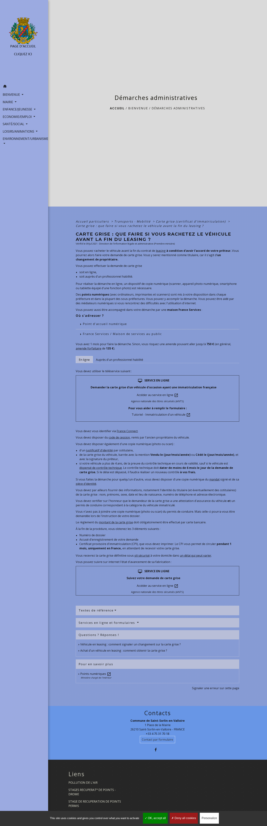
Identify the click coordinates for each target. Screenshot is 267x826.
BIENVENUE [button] (12, 94)
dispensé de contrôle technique (100, 468)
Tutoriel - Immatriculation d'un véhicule (161, 415)
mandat (214, 479)
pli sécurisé (142, 556)
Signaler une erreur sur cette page (215, 688)
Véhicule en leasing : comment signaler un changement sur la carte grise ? (130, 644)
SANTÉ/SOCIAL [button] (14, 124)
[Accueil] (24, 41)
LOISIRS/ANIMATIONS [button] (19, 131)
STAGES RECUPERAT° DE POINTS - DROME (92, 792)
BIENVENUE (138, 108)
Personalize (209, 818)
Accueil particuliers (93, 221)
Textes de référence (96, 610)
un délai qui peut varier (195, 556)
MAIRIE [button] (8, 102)
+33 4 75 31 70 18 (157, 734)
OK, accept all (156, 818)
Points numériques (95, 674)
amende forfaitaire (88, 348)
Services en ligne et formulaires (107, 623)
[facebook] (157, 749)
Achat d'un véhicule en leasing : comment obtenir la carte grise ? (123, 651)
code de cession (119, 437)
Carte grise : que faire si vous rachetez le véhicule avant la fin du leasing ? (140, 226)
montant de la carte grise (116, 522)
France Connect (127, 431)
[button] (24, 87)
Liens (76, 774)
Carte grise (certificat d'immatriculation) (191, 221)
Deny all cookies (185, 818)
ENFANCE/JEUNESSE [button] (18, 109)
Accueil (117, 108)
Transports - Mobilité (133, 221)
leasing (161, 251)
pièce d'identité (86, 484)
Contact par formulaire (157, 740)
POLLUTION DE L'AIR (83, 783)
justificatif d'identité (99, 450)
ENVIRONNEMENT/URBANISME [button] (24, 138)
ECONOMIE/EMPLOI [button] (18, 116)
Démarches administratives (178, 108)
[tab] (84, 359)
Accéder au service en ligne (157, 395)
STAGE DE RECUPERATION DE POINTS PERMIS (94, 803)
